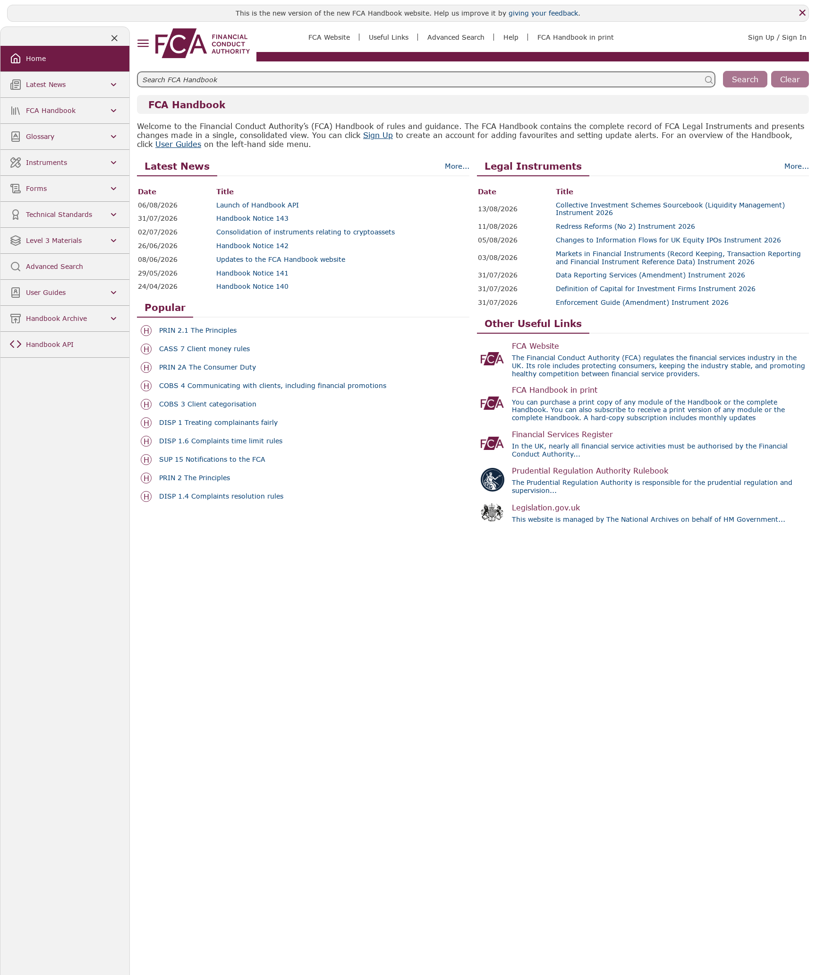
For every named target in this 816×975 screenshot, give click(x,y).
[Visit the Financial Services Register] (492, 443)
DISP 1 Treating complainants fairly (218, 422)
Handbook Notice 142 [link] (252, 246)
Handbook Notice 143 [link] (252, 218)
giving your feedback (543, 13)
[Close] (802, 13)
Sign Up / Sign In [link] (777, 37)
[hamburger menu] (143, 44)
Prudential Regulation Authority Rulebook (590, 470)
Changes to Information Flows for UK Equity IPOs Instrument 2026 (668, 240)
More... (457, 166)
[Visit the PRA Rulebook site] (492, 480)
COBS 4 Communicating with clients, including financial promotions (272, 385)
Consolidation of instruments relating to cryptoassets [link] (305, 232)
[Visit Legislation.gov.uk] (492, 512)
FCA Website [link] (329, 37)
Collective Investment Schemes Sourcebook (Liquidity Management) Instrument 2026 (670, 209)
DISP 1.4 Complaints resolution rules (221, 496)
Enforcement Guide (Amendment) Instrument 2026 (642, 302)
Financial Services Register (562, 434)
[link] (202, 43)
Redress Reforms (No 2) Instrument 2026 (625, 226)
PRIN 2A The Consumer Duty (207, 367)
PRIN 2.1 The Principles (198, 330)
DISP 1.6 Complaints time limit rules (220, 441)
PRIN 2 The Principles (194, 478)
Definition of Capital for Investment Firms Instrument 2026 (656, 289)
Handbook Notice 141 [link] (252, 273)
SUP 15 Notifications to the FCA (212, 459)
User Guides (178, 143)
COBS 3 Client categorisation (207, 404)
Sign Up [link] (378, 134)
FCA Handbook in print (554, 389)
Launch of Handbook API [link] (257, 205)
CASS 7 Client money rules (204, 349)
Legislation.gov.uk (546, 507)
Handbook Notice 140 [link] (252, 286)
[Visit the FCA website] (492, 358)
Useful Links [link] (388, 37)
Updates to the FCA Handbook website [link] (280, 259)
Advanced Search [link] (455, 37)
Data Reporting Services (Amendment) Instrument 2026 (650, 275)
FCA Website (535, 345)
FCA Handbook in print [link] (575, 37)
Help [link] (510, 37)
